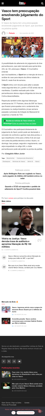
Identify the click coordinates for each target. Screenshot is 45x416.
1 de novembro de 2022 (26, 33)
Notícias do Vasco (19, 161)
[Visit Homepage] (22, 3)
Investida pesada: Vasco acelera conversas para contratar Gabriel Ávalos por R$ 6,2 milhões (27, 321)
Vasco (37, 161)
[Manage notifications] (40, 411)
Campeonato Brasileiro (25, 158)
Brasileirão (10, 158)
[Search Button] (42, 3)
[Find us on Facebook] (4, 361)
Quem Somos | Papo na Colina (11, 403)
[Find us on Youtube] (19, 361)
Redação (12, 33)
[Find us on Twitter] (9, 361)
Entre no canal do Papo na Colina (24, 123)
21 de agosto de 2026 (19, 314)
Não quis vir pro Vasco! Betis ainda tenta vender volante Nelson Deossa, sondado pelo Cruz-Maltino (25, 266)
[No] (42, 411)
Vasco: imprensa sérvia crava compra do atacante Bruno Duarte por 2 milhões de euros (27, 309)
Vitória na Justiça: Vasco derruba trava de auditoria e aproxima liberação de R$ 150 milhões (16, 242)
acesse (10, 198)
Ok (14, 413)
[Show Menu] (3, 3)
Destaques (6, 161)
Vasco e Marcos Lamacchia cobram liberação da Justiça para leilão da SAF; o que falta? (24, 257)
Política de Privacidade (9, 405)
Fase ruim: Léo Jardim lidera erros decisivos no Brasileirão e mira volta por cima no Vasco (27, 374)
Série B (30, 161)
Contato (26, 403)
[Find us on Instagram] (14, 361)
